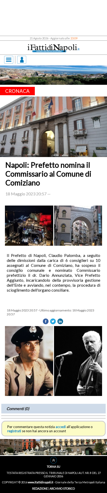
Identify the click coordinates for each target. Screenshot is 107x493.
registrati (14, 431)
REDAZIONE (40, 488)
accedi (61, 427)
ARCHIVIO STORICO (62, 488)
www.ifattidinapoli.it (40, 482)
